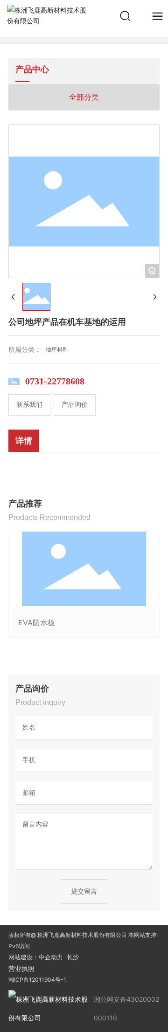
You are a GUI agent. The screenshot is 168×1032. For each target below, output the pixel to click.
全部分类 (84, 97)
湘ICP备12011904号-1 (37, 979)
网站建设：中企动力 (35, 957)
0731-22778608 (54, 381)
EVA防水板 (36, 622)
